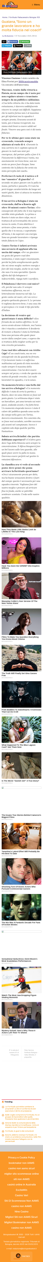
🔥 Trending (7, 1102)
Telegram (7, 45)
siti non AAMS (22, 1179)
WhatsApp (25, 41)
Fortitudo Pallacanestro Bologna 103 (24, 17)
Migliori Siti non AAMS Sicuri (21, 1216)
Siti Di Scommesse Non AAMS (21, 1200)
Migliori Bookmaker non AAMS (21, 1222)
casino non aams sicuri (21, 1168)
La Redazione (7, 36)
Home (4, 17)
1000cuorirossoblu (28, 81)
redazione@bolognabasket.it (25, 1248)
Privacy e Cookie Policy (21, 1157)
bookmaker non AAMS (21, 1162)
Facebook (13, 41)
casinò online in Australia (21, 1184)
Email (29, 45)
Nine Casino (21, 1211)
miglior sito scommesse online (21, 1173)
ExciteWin (21, 1189)
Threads (19, 45)
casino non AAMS (21, 1206)
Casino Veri (21, 1195)
